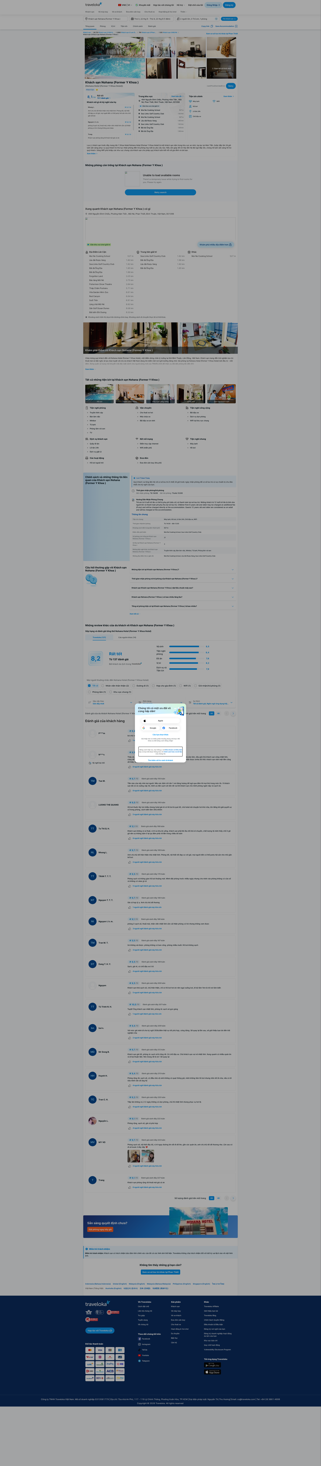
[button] (160, 735)
